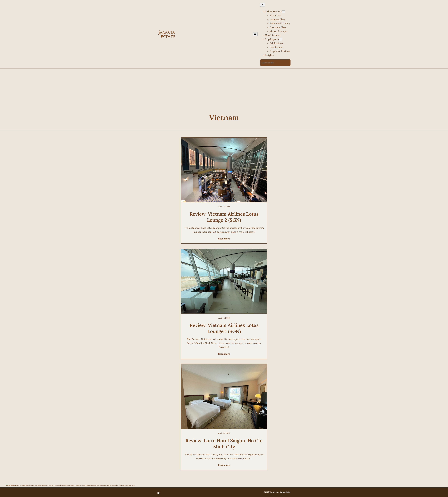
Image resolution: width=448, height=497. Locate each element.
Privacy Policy (285, 492)
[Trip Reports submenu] (280, 39)
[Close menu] (262, 5)
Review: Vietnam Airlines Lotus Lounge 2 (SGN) (224, 217)
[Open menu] (255, 34)
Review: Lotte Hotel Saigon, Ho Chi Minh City (224, 444)
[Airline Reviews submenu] (283, 12)
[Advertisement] (224, 93)
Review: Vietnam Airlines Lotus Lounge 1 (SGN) (224, 328)
